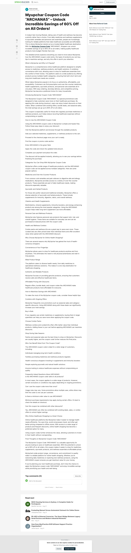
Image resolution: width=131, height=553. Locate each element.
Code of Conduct (49, 487)
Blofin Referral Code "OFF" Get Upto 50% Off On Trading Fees (102, 41)
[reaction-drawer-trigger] (17, 41)
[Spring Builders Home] (22, 2)
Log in (101, 2)
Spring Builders (65, 540)
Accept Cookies (69, 549)
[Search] (32, 2)
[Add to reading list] (16, 53)
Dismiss (59, 549)
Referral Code (33, 9)
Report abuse (59, 487)
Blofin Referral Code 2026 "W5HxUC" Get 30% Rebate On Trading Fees (101, 28)
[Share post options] (16, 58)
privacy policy (65, 545)
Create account (110, 2)
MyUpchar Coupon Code (41, 46)
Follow (102, 13)
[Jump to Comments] (16, 47)
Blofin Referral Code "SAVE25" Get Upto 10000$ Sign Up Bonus (101, 35)
